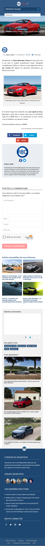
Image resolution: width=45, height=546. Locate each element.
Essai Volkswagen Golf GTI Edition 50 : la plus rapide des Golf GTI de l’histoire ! (21, 412)
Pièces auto (22, 346)
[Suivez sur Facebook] (25, 337)
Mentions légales (31, 540)
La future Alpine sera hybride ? (26, 494)
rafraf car (9, 494)
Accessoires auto (10, 346)
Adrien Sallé (10, 55)
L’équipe (21, 540)
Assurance (14, 349)
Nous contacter (11, 540)
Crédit (7, 349)
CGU (8, 543)
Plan (34, 543)
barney (8, 509)
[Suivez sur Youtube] (39, 337)
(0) (29, 54)
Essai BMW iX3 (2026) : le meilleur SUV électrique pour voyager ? (22, 443)
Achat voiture (31, 346)
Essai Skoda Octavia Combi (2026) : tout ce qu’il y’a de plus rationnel (22, 382)
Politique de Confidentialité (21, 543)
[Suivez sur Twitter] (30, 337)
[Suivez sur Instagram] (34, 337)
